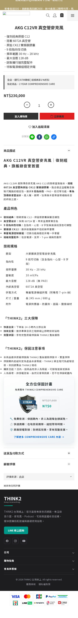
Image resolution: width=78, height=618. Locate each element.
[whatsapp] (46, 137)
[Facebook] (7, 541)
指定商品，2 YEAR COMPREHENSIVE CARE (31, 84)
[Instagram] (15, 541)
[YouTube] (24, 541)
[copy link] (54, 137)
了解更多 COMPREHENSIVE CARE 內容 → (39, 437)
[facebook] (39, 137)
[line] (32, 137)
